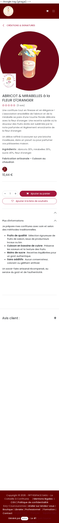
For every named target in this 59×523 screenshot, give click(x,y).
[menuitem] (21, 513)
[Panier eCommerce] (47, 11)
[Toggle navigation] (53, 11)
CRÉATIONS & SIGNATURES (20, 25)
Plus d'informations (13, 220)
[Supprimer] (5, 193)
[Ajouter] (15, 193)
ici (55, 281)
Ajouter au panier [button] (40, 193)
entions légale (43, 498)
